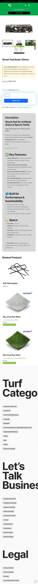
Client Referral (7, 528)
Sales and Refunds (8, 572)
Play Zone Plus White (12, 317)
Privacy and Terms (8, 568)
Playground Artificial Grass (11, 432)
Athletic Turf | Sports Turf (10, 406)
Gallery (6, 444)
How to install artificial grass (11, 415)
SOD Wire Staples (10, 283)
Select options (19, 312)
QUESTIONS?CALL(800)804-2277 (25, 1)
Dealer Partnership (9, 511)
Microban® (6, 423)
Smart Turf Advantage (9, 448)
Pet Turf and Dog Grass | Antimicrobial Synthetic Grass (18, 427)
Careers (6, 520)
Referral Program (8, 532)
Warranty (6, 576)
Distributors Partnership (10, 503)
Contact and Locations (9, 515)
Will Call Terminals (8, 537)
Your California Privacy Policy (11, 580)
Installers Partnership (9, 507)
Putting (6, 436)
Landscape (7, 419)
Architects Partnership (9, 499)
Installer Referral (8, 524)
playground (27, 107)
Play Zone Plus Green (12, 355)
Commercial (7, 410)
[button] (25, 5)
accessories (19, 107)
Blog (5, 440)
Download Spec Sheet (11, 148)
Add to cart (16, 100)
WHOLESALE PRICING (9, 1)
